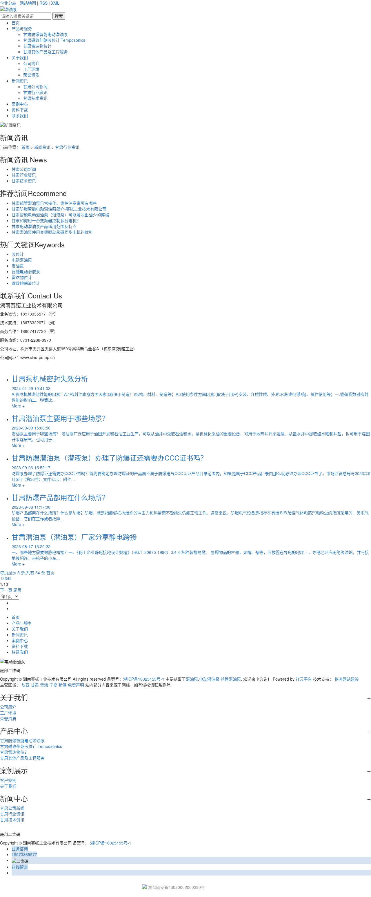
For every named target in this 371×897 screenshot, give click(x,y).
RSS (43, 3)
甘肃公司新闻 (35, 86)
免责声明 (76, 685)
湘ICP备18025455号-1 (143, 679)
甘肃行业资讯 (35, 92)
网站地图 (28, 3)
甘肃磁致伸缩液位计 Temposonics (54, 40)
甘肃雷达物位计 (37, 46)
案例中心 (20, 104)
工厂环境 (31, 69)
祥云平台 (304, 679)
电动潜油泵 (22, 260)
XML (55, 3)
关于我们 (20, 57)
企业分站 (8, 3)
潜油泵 (18, 266)
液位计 (18, 254)
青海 (44, 685)
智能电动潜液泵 (26, 271)
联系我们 (20, 115)
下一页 (6, 590)
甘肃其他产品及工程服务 (45, 52)
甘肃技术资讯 (35, 98)
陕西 (25, 685)
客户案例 (8, 780)
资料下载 (20, 110)
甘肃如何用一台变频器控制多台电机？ (46, 220)
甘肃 (35, 685)
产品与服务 (22, 28)
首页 (16, 23)
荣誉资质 (31, 75)
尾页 (17, 590)
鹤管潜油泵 (231, 679)
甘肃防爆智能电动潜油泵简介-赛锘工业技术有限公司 (59, 209)
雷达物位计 (22, 277)
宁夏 (53, 685)
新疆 (63, 685)
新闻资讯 (20, 81)
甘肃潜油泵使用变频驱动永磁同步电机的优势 (52, 232)
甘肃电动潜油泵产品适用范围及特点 (44, 226)
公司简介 (31, 63)
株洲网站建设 (346, 679)
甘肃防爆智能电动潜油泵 (45, 34)
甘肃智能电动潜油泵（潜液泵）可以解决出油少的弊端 (60, 215)
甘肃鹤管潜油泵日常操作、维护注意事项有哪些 (54, 203)
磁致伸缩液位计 (26, 283)
